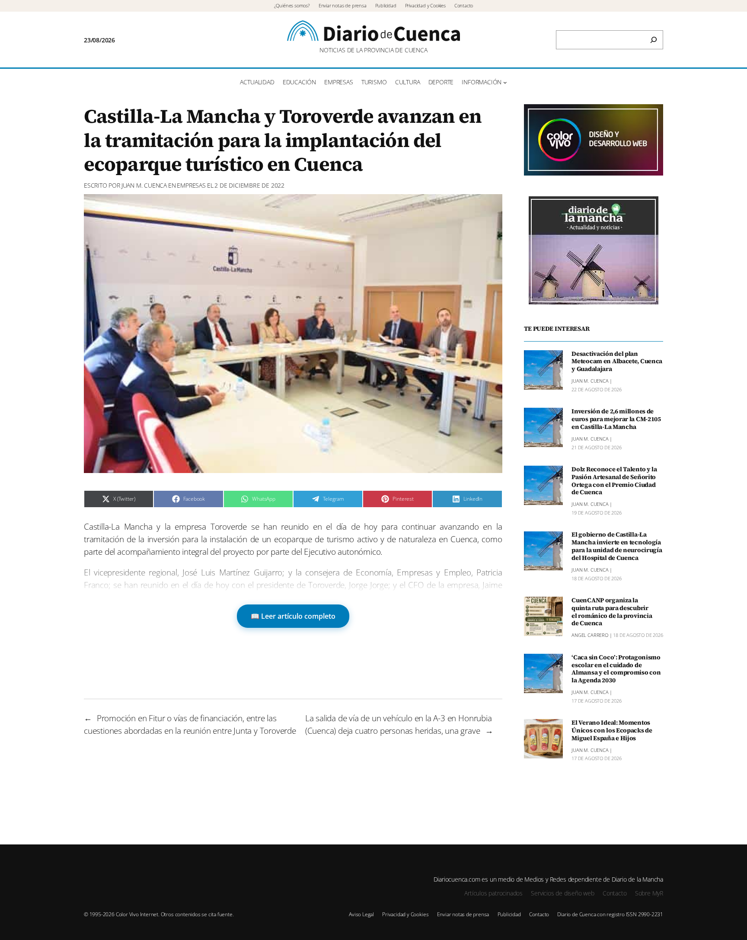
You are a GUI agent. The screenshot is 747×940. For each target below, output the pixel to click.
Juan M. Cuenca (144, 185)
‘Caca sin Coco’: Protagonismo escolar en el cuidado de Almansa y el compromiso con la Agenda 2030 (616, 669)
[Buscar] (653, 39)
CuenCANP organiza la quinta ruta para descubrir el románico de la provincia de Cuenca (611, 612)
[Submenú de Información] (505, 82)
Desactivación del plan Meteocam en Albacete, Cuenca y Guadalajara (616, 362)
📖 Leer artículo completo (293, 616)
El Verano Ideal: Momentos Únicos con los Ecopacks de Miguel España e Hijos (611, 730)
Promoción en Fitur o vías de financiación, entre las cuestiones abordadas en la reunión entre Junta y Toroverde (190, 724)
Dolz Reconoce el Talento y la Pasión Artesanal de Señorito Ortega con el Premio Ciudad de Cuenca (614, 481)
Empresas (191, 185)
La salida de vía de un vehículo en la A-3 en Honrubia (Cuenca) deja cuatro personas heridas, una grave (398, 724)
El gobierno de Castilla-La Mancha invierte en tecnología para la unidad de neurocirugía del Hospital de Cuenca (616, 546)
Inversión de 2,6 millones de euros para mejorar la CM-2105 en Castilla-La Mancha (616, 419)
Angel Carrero (589, 635)
